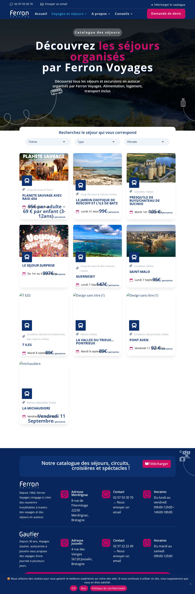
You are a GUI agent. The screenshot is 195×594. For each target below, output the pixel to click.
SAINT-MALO (139, 271)
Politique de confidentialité (108, 588)
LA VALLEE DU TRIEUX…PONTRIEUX (95, 341)
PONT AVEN (139, 340)
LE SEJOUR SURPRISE (38, 265)
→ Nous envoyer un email (121, 507)
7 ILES (27, 344)
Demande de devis (166, 13)
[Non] (190, 584)
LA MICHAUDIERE (36, 408)
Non (83, 588)
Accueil (41, 13)
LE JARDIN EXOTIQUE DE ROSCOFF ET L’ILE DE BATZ (97, 201)
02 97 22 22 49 (123, 546)
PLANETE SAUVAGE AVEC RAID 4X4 (42, 197)
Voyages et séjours (67, 13)
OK (73, 588)
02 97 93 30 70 (123, 497)
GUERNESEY (85, 276)
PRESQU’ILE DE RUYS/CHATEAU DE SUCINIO (144, 200)
